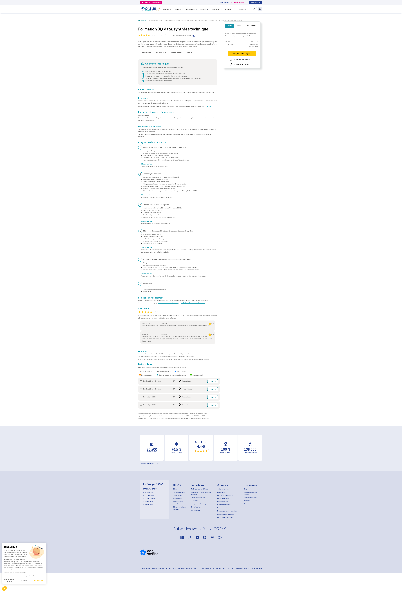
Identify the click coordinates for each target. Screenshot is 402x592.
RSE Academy (195, 510)
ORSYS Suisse (148, 501)
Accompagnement (179, 492)
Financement (176, 52)
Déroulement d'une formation (179, 508)
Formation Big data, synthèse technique (231, 20)
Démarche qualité (223, 498)
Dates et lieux (145, 364)
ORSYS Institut (148, 492)
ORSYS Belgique (148, 495)
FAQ (245, 489)
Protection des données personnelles (179, 568)
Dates (190, 52)
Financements (177, 498)
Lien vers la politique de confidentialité (15, 573)
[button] (4, 588)
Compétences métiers (198, 497)
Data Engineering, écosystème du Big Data (204, 20)
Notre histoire (222, 492)
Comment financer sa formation (168, 303)
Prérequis (143, 98)
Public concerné (146, 89)
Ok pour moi (38, 580)
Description (146, 52)
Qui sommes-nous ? (223, 489)
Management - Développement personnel (201, 493)
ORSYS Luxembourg (150, 498)
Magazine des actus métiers (250, 493)
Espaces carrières (223, 508)
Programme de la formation (152, 142)
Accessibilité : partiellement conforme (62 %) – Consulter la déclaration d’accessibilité (232, 568)
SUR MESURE (251, 26)
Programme (161, 52)
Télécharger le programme (242, 60)
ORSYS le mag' (148, 505)
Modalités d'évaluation (149, 126)
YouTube (247, 504)
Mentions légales (158, 568)
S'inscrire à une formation (178, 503)
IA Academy (195, 501)
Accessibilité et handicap (225, 514)
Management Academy (198, 504)
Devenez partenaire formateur (227, 511)
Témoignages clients (250, 497)
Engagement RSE (223, 501)
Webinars (247, 501)
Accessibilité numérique (225, 517)
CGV (195, 568)
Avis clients (143, 308)
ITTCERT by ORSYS (150, 489)
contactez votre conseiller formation (193, 303)
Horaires (142, 351)
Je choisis (24, 580)
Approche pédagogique (225, 495)
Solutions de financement (150, 298)
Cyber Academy (196, 507)
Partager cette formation (241, 64)
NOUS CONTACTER (237, 2)
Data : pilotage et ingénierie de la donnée (177, 20)
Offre (175, 489)
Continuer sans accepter (9, 580)
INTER (230, 26)
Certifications (177, 495)
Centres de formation (224, 505)
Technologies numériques (155, 20)
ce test (208, 106)
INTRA (239, 26)
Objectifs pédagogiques (157, 64)
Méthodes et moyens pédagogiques (156, 112)
